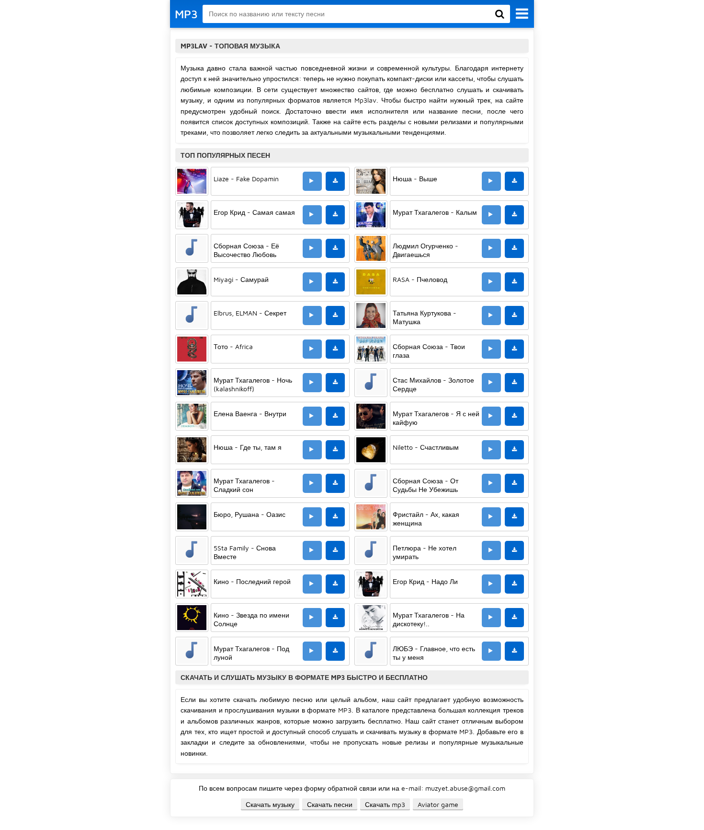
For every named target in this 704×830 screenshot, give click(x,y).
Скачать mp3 (385, 804)
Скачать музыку (270, 804)
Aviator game (438, 804)
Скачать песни (329, 804)
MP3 (186, 14)
